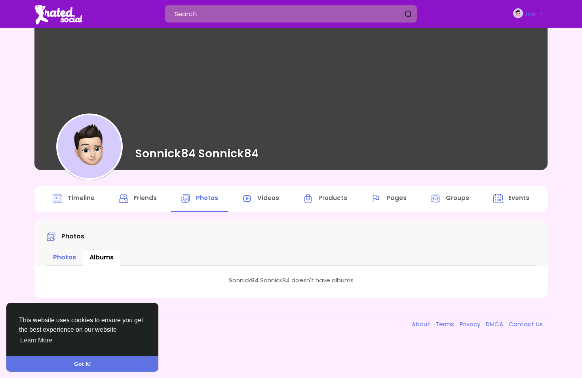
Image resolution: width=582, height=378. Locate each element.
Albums (101, 257)
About (422, 324)
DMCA (495, 324)
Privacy (471, 324)
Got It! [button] (82, 364)
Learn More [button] (36, 340)
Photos (64, 257)
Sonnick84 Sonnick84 (197, 153)
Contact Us (526, 324)
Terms (446, 324)
